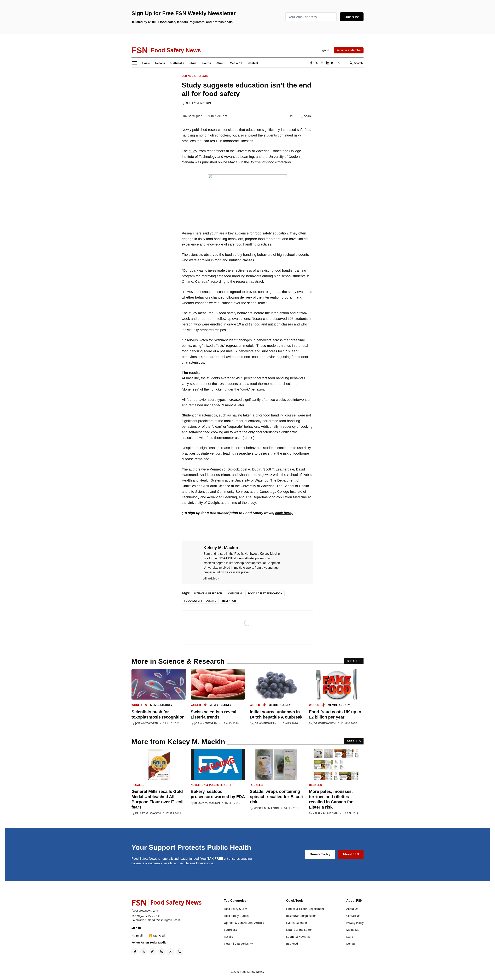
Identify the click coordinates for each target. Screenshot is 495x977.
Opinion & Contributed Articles (244, 923)
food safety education (265, 593)
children (235, 593)
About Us (352, 909)
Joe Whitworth (146, 723)
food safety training (200, 601)
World (136, 705)
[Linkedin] (327, 63)
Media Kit (352, 929)
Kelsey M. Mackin (198, 103)
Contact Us (353, 916)
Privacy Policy (355, 923)
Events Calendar (296, 923)
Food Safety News (251, 972)
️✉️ (137, 935)
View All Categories (236, 943)
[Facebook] (311, 63)
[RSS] (338, 63)
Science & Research (196, 76)
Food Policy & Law (235, 909)
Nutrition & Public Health (211, 784)
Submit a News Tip (298, 936)
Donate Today (320, 854)
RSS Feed (292, 943)
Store (349, 936)
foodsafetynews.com (144, 910)
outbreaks (230, 929)
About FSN (351, 854)
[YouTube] (333, 63)
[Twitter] (316, 63)
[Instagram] (322, 63)
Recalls (137, 784)
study (193, 151)
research (229, 601)
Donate (351, 943)
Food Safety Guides (236, 916)
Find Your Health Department (305, 909)
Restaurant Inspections (301, 916)
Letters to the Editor (299, 929)
